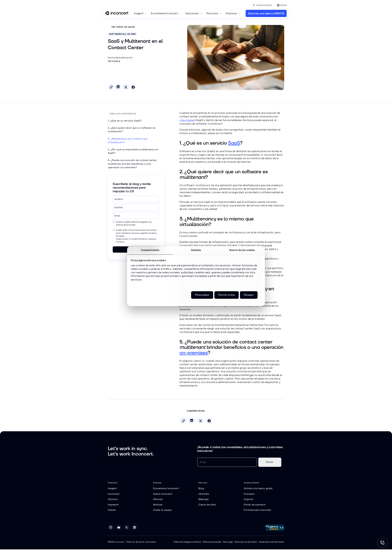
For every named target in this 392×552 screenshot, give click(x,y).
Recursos (212, 13)
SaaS (234, 143)
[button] (140, 13)
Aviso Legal (228, 542)
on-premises (193, 353)
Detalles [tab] (196, 250)
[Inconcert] (116, 13)
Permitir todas (226, 294)
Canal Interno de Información (271, 542)
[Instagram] (111, 527)
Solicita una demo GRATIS (266, 13)
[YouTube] (119, 527)
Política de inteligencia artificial (187, 542)
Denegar (249, 294)
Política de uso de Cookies (245, 542)
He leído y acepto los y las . (134, 223)
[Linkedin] (135, 527)
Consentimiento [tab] (150, 250)
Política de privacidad (212, 542)
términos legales (140, 222)
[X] (127, 527)
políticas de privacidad (125, 225)
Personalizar (202, 294)
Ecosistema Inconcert (164, 13)
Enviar (269, 462)
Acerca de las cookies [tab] (242, 250)
